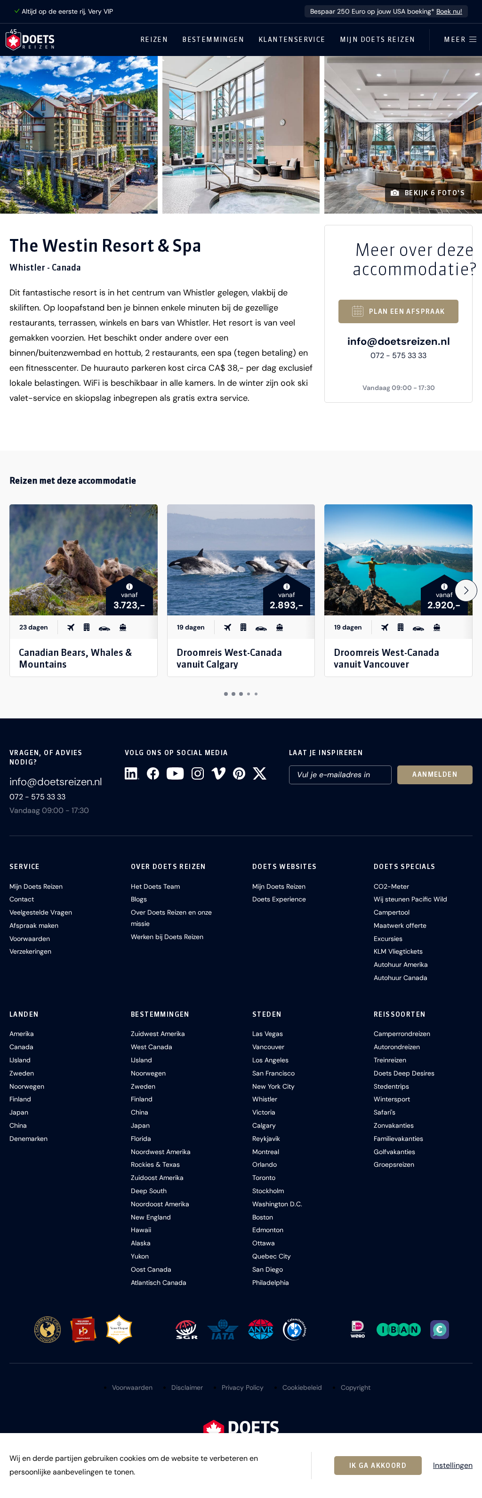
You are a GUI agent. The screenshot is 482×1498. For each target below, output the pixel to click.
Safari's (384, 1112)
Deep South (149, 1191)
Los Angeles (270, 1060)
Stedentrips (391, 1086)
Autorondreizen (397, 1047)
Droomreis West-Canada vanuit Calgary (229, 658)
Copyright (355, 1387)
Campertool (392, 912)
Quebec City (271, 1256)
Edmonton (267, 1230)
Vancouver (268, 1047)
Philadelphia (270, 1282)
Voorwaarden (29, 938)
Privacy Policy (243, 1387)
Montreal (265, 1151)
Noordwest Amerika (161, 1151)
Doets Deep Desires (404, 1073)
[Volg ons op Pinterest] (239, 773)
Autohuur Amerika (401, 964)
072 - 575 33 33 (398, 355)
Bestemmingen (213, 39)
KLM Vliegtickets (398, 951)
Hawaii (141, 1230)
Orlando (264, 1164)
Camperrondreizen (402, 1033)
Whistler (264, 1099)
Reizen (154, 39)
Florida (141, 1138)
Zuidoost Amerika (157, 1177)
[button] (79, 135)
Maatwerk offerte (400, 925)
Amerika (21, 1033)
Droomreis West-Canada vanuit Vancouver (386, 658)
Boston (262, 1217)
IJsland (20, 1060)
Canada (21, 1047)
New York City (273, 1086)
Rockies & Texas (155, 1164)
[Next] (466, 590)
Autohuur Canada (400, 977)
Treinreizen (390, 1060)
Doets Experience (279, 899)
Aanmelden (435, 774)
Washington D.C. (277, 1204)
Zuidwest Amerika (158, 1033)
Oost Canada (151, 1269)
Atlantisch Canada (158, 1282)
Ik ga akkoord (378, 1465)
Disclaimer (187, 1387)
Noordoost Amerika (160, 1204)
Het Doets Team (155, 886)
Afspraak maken (33, 925)
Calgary (264, 1125)
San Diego (267, 1269)
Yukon (140, 1256)
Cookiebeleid (302, 1387)
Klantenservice (292, 39)
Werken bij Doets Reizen (167, 936)
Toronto (263, 1177)
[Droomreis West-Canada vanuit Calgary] (241, 559)
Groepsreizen (394, 1164)
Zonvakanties (394, 1125)
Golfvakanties (394, 1151)
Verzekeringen (30, 951)
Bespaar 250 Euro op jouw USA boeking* (386, 11)
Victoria (263, 1112)
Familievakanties (398, 1138)
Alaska (141, 1243)
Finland (20, 1099)
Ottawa (263, 1243)
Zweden (21, 1073)
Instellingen (453, 1465)
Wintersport (392, 1099)
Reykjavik (266, 1138)
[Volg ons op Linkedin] (132, 773)
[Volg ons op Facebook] (153, 773)
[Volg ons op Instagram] (198, 773)
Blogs (139, 899)
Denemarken (28, 1138)
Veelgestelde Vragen (40, 912)
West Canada (151, 1047)
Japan (18, 1112)
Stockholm (268, 1191)
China (18, 1125)
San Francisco (273, 1073)
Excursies (388, 938)
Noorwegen (26, 1086)
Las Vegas (267, 1033)
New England (151, 1217)
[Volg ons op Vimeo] (218, 773)
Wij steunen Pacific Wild (410, 899)
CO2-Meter (391, 886)
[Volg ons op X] (259, 773)
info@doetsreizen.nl (398, 341)
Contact (21, 899)
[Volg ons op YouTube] (175, 773)
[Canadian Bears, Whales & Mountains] (83, 559)
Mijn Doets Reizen (378, 39)
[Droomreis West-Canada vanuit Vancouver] (398, 559)
